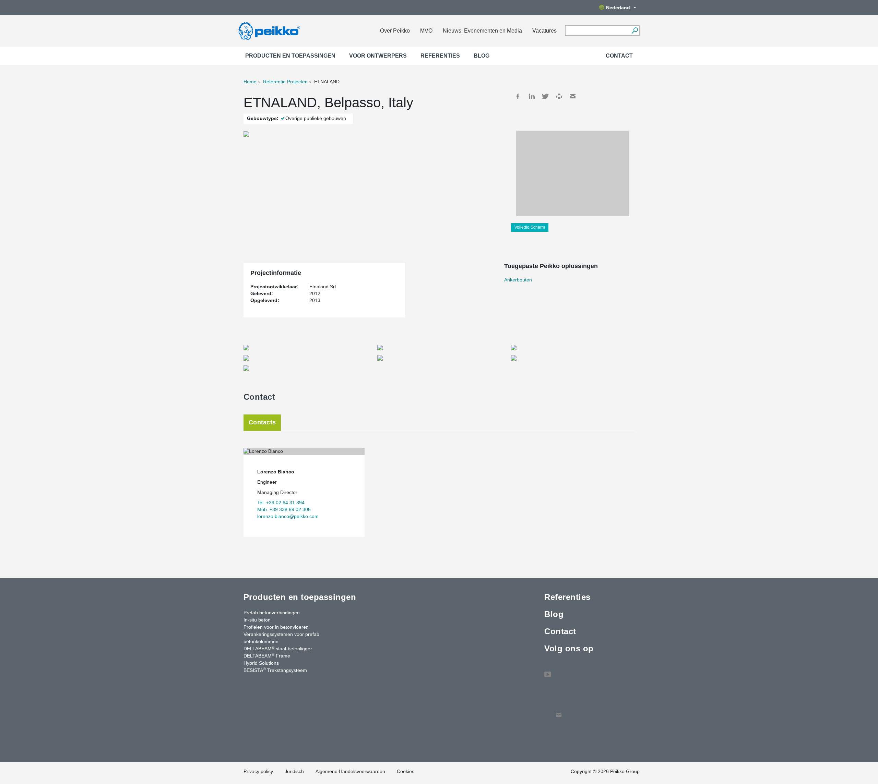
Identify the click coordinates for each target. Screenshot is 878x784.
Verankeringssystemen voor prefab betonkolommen (281, 637)
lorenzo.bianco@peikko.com (288, 516)
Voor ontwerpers (378, 56)
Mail (572, 96)
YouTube (547, 670)
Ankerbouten (518, 279)
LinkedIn (531, 96)
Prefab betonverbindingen (272, 612)
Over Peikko (395, 31)
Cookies (405, 771)
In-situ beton (257, 620)
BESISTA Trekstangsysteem (275, 670)
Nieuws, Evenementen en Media (482, 31)
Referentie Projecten (285, 81)
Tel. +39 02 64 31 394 (281, 502)
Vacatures (544, 31)
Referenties (440, 56)
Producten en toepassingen (290, 56)
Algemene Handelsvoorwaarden (350, 771)
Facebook (517, 96)
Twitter (545, 96)
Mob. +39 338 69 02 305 (284, 509)
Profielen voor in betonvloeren (276, 627)
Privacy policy (258, 771)
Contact (619, 56)
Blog (481, 56)
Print (559, 96)
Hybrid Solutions (261, 663)
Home (250, 81)
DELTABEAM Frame (267, 655)
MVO (426, 31)
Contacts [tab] (262, 422)
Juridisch (294, 771)
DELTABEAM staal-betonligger (278, 648)
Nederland (618, 7)
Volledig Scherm (529, 227)
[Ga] (634, 30)
